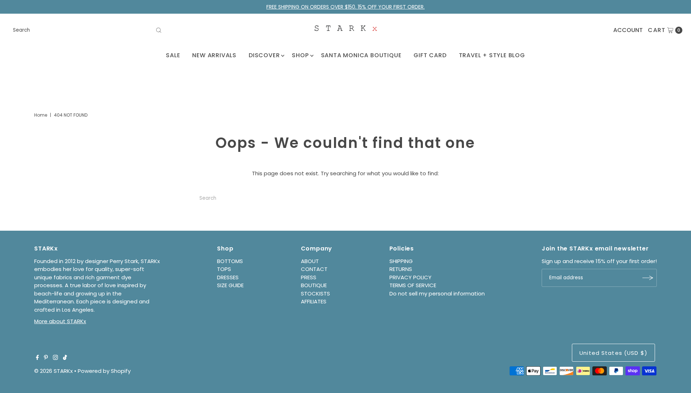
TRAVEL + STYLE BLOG (492, 55)
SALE (173, 55)
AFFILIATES (313, 301)
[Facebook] (37, 358)
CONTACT (314, 269)
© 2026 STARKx (53, 371)
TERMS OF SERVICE (412, 285)
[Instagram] (55, 358)
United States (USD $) (613, 353)
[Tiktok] (65, 358)
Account (628, 30)
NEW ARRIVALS (214, 55)
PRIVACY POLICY (410, 277)
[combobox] (87, 30)
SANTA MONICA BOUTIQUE (361, 55)
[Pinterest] (46, 358)
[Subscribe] (648, 278)
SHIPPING (401, 261)
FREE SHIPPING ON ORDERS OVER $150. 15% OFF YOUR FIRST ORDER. (345, 6)
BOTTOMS (230, 261)
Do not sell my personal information (437, 293)
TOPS (224, 269)
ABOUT (310, 261)
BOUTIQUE (314, 285)
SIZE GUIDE (230, 285)
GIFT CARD (430, 55)
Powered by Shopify (104, 371)
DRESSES (228, 277)
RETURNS (400, 269)
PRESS (308, 277)
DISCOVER (264, 55)
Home (40, 115)
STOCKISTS (315, 293)
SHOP (300, 55)
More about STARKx (60, 321)
